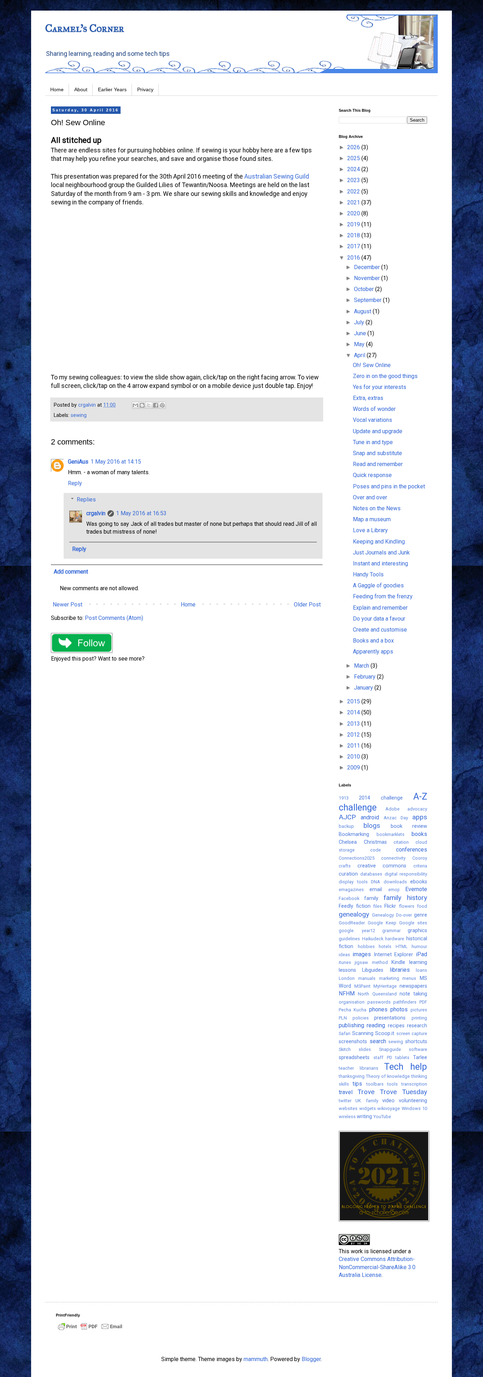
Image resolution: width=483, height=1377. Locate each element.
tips (357, 1083)
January (364, 687)
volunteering (413, 1101)
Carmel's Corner (84, 28)
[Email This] (135, 405)
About (80, 89)
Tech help (405, 1066)
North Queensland (377, 994)
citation (401, 842)
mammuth (256, 1359)
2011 (354, 745)
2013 (354, 723)
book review (409, 826)
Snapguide (390, 1049)
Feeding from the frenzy (383, 596)
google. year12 (357, 930)
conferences (411, 849)
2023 (354, 180)
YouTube (382, 1116)
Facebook (349, 898)
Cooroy (419, 858)
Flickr (390, 906)
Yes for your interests (379, 387)
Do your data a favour (379, 618)
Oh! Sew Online (372, 365)
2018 (354, 235)
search (377, 1041)
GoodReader (352, 922)
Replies (86, 499)
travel (346, 1092)
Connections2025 (356, 858)
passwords (379, 1002)
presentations (390, 1018)
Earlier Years (112, 89)
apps (419, 817)
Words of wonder (374, 409)
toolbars (375, 1084)
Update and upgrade (377, 431)
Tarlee (420, 1057)
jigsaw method (371, 962)
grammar (391, 930)
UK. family (366, 1100)
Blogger (311, 1359)
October (364, 289)
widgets (367, 1108)
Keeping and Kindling (379, 541)
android (370, 817)
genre (420, 915)
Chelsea (348, 842)
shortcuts (416, 1042)
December (367, 267)
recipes (396, 1026)
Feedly (346, 906)
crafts (345, 865)
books (419, 834)
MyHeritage (385, 986)
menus (409, 978)
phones (378, 1009)
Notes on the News (377, 508)
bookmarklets (391, 834)
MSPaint (362, 986)
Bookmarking (354, 834)
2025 (354, 158)
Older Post (307, 604)
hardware (394, 938)
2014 (354, 712)
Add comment (71, 571)
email (375, 890)
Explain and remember (380, 607)
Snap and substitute (377, 453)
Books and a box (373, 640)
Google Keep (382, 922)
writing (364, 1117)
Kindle (398, 962)
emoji (394, 889)
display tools (353, 881)
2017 (354, 246)
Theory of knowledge (388, 1076)
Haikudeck (372, 938)
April (360, 355)
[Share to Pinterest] (162, 405)
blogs (371, 825)
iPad (421, 954)
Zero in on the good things (385, 376)
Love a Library (370, 530)
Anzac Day (396, 817)
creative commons (382, 866)
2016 (354, 257)
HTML (402, 946)
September (368, 300)
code (375, 850)
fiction (363, 906)
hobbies (366, 946)
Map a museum (372, 519)
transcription (414, 1084)
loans (421, 970)
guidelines (349, 938)
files (377, 906)
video (388, 1101)
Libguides (372, 970)
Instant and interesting (380, 563)
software (418, 1049)
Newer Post (67, 604)
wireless (347, 1116)
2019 (354, 224)
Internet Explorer (393, 955)
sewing (79, 415)
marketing (389, 978)
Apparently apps (373, 651)
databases (371, 874)
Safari (344, 1033)
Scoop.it (384, 1033)
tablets (402, 1057)
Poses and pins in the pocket (389, 486)
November (367, 278)
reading (376, 1025)
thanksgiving (352, 1076)
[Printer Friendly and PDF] (90, 1329)
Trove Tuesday (403, 1092)
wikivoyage (388, 1108)
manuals (367, 978)
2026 (354, 147)
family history (405, 898)
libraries (400, 969)
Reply (75, 483)
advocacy (417, 809)
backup (346, 826)
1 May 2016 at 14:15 (116, 461)
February (365, 676)
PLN (343, 1018)
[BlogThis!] (142, 405)
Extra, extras (368, 398)
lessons (347, 970)
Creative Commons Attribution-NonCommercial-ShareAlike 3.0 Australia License (377, 1267)
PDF (423, 1002)
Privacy (145, 89)
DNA (375, 881)
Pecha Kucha (352, 1009)
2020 (354, 213)
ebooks (418, 882)
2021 (354, 202)
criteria (420, 865)
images (362, 954)
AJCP (347, 817)
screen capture (411, 1033)
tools (392, 1084)
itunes (345, 962)
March (362, 665)
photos (399, 1009)
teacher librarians (358, 1068)
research (417, 1026)
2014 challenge (381, 798)
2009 (354, 767)
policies (361, 1018)
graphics (417, 931)
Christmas (375, 842)
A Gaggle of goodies (378, 585)
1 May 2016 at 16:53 (141, 513)
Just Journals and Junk (381, 552)
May (360, 344)
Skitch (345, 1049)
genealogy (354, 914)
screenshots (353, 1042)
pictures (419, 1009)
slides (365, 1049)
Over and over (370, 497)
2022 (354, 191)
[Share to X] (148, 405)
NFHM (347, 993)
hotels (385, 946)
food (422, 906)
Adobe (392, 809)
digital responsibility (406, 874)
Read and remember (378, 464)
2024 (354, 169)
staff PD (382, 1057)
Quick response (372, 475)
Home (57, 89)
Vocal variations (372, 420)
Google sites (413, 922)
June (360, 333)
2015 (354, 701)
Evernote (416, 889)
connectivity (393, 858)
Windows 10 (414, 1108)
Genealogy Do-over (392, 915)
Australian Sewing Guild (276, 176)
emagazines (351, 889)
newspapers (413, 986)
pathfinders (405, 1002)
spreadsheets (354, 1057)
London (347, 978)
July (360, 322)
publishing (351, 1025)
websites (348, 1108)
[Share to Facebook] (155, 405)
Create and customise (380, 629)
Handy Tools (368, 574)
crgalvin (95, 513)
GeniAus (78, 461)
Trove (365, 1092)
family (371, 898)
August (363, 311)
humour (419, 946)
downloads (395, 881)
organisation (352, 1002)
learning (418, 962)
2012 (354, 734)
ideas (344, 954)
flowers (406, 906)
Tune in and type (373, 442)
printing (419, 1018)
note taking (413, 994)
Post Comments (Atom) (114, 618)
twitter (345, 1100)
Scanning (362, 1033)
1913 (344, 798)
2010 (354, 756)
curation (348, 874)
